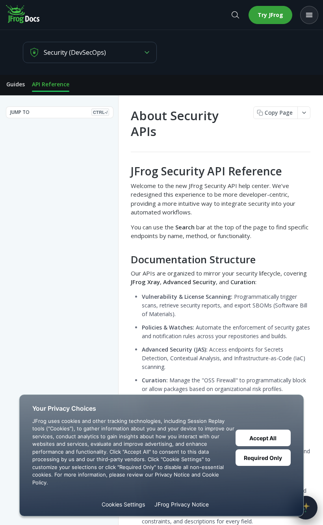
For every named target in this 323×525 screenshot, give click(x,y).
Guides (15, 84)
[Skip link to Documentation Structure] (125, 259)
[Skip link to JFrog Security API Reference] (125, 171)
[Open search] (235, 14)
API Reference (50, 84)
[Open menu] (309, 15)
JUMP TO (59, 112)
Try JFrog (270, 15)
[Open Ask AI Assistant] (305, 507)
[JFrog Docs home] (23, 15)
